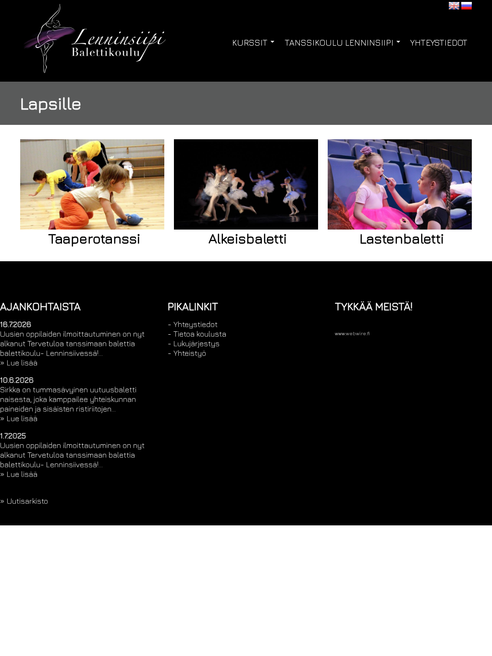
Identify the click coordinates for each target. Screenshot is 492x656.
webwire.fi (358, 333)
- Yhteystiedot (193, 324)
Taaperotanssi (94, 238)
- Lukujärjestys (194, 343)
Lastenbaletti (401, 238)
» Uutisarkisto (24, 501)
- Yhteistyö (187, 353)
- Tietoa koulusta (197, 333)
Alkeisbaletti (248, 238)
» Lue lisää (18, 362)
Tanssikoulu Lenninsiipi (340, 43)
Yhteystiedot (438, 43)
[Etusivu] (115, 45)
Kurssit (251, 43)
